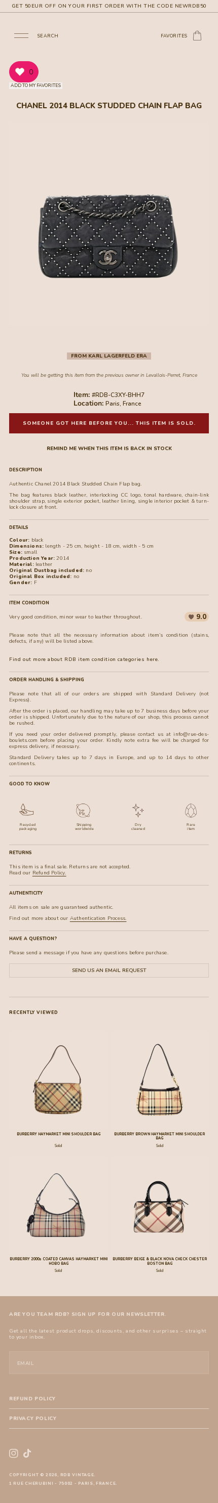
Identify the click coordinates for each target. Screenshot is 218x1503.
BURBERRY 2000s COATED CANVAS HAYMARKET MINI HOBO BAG (58, 1261)
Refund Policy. (49, 872)
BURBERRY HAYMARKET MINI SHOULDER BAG (58, 1134)
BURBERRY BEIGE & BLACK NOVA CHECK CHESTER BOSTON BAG (160, 1261)
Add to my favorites (36, 85)
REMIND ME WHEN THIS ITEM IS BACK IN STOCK (109, 448)
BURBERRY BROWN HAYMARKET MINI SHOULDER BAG (159, 1136)
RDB (65, 1475)
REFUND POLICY (32, 1398)
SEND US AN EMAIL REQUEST (109, 970)
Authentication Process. (98, 918)
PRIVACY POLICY (32, 1418)
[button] (21, 35)
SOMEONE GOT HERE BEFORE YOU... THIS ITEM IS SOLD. (109, 423)
